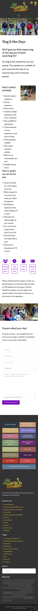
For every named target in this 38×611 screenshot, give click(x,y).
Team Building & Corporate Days (19, 467)
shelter (26, 590)
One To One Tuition (27, 430)
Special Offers (8, 551)
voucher (19, 597)
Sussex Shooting (19, 606)
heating (14, 585)
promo (13, 587)
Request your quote (32, 268)
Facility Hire (27, 455)
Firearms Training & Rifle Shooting (27, 424)
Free (21, 582)
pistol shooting (25, 585)
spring (24, 592)
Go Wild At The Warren (10, 606)
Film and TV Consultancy (11, 549)
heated (10, 585)
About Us (6, 559)
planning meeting (6, 587)
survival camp (29, 592)
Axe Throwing (10, 461)
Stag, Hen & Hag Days (10, 455)
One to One (7, 512)
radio (17, 588)
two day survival (8, 597)
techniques (16, 594)
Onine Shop (7, 546)
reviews (21, 587)
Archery (10, 449)
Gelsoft (27, 461)
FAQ (5, 557)
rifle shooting (27, 587)
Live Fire (10, 436)
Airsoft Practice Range (27, 442)
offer (18, 585)
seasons (21, 590)
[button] (19, 15)
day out (33, 580)
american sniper (10, 580)
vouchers (28, 597)
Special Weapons (10, 424)
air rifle (4, 580)
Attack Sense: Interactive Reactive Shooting (10, 442)
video (16, 597)
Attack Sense (8, 520)
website (4, 600)
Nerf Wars (27, 449)
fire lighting (11, 582)
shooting (8, 593)
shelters (30, 590)
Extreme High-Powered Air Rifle (27, 436)
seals (32, 587)
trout (25, 594)
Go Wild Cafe (31, 582)
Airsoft (6, 523)
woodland (9, 600)
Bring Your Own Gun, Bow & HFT (10, 430)
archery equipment (19, 580)
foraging (17, 582)
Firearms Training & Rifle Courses (14, 507)
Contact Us (7, 562)
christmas (27, 580)
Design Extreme (22, 608)
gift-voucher (25, 582)
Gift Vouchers (8, 554)
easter (5, 583)
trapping (21, 594)
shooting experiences (18, 592)
